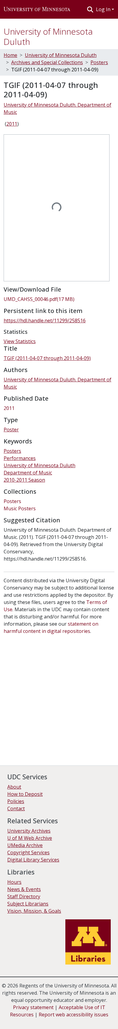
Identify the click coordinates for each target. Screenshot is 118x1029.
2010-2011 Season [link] (24, 480)
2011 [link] (11, 123)
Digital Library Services (33, 859)
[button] (36, 9)
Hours (14, 882)
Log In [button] (104, 9)
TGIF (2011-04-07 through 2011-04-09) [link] (47, 358)
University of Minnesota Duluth (48, 36)
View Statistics (20, 341)
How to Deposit (25, 794)
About (14, 786)
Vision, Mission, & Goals (34, 911)
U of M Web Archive (29, 838)
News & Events (24, 889)
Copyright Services (28, 852)
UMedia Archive (25, 845)
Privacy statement (33, 1007)
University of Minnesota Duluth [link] (61, 55)
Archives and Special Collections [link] (47, 62)
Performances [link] (20, 458)
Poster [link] (11, 429)
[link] (59, 299)
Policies (15, 801)
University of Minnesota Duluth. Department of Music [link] (57, 108)
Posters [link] (99, 62)
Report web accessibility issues (73, 1014)
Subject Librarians (27, 903)
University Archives (29, 830)
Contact (16, 808)
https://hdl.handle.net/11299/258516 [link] (45, 320)
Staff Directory (23, 896)
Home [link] (10, 55)
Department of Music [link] (28, 472)
